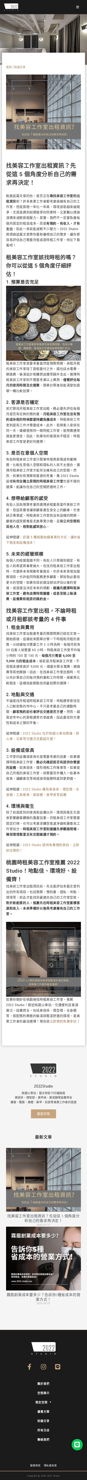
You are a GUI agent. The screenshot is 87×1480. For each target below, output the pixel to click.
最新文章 (43, 1137)
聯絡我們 (43, 1439)
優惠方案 (43, 1411)
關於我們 (43, 1383)
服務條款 (35, 1465)
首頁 (9, 67)
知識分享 (19, 67)
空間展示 (43, 1393)
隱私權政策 (50, 1465)
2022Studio (43, 1086)
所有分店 (43, 1430)
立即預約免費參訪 (63, 1021)
